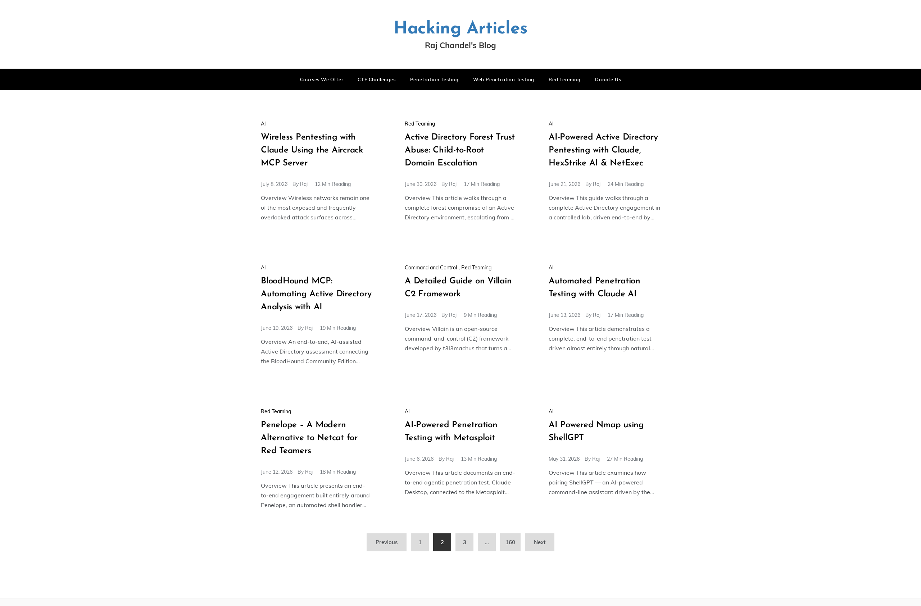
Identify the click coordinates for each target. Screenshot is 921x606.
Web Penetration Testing (503, 79)
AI (263, 123)
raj (304, 184)
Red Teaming (565, 79)
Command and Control (431, 267)
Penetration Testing (434, 79)
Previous (387, 542)
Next (539, 542)
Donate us (608, 79)
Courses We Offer (322, 79)
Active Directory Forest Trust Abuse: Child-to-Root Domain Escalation (460, 150)
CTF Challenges (376, 79)
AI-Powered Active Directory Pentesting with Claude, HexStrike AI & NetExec (603, 150)
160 (510, 542)
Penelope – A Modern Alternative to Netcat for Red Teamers (309, 438)
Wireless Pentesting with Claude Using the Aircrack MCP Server (312, 150)
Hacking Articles (460, 29)
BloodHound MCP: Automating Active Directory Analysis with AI (316, 294)
